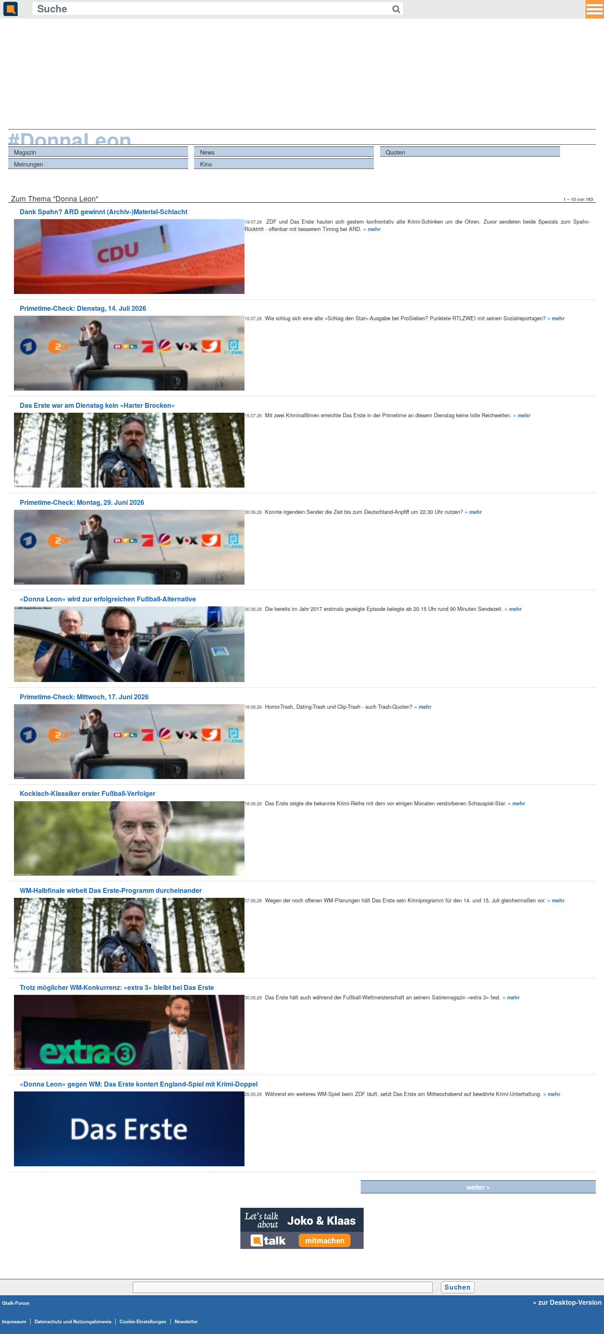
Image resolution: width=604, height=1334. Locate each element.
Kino (206, 164)
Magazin (25, 152)
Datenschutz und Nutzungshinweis (73, 1321)
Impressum (14, 1321)
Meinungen (28, 164)
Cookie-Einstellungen (143, 1321)
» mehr (371, 229)
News (207, 152)
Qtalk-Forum (16, 1302)
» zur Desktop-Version (567, 1302)
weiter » (478, 1187)
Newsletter (186, 1321)
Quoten (395, 152)
